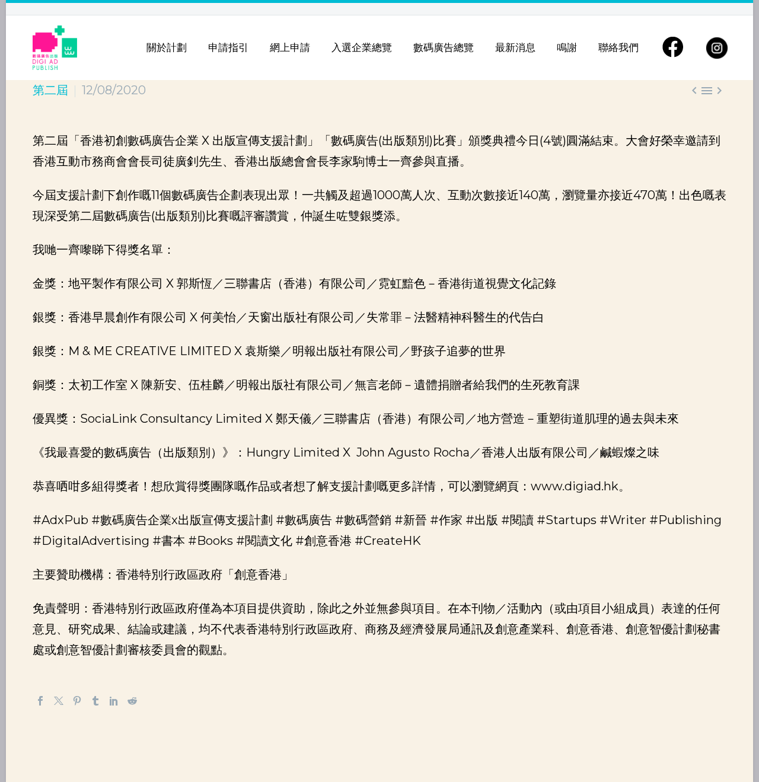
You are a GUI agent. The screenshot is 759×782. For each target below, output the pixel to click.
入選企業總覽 (361, 47)
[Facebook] (40, 701)
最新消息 (515, 47)
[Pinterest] (77, 701)
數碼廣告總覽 (443, 47)
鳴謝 (567, 47)
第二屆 (50, 90)
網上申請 (290, 47)
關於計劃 (166, 47)
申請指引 (228, 47)
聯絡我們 (618, 47)
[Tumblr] (95, 701)
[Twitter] (58, 701)
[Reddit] (132, 701)
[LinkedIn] (114, 701)
